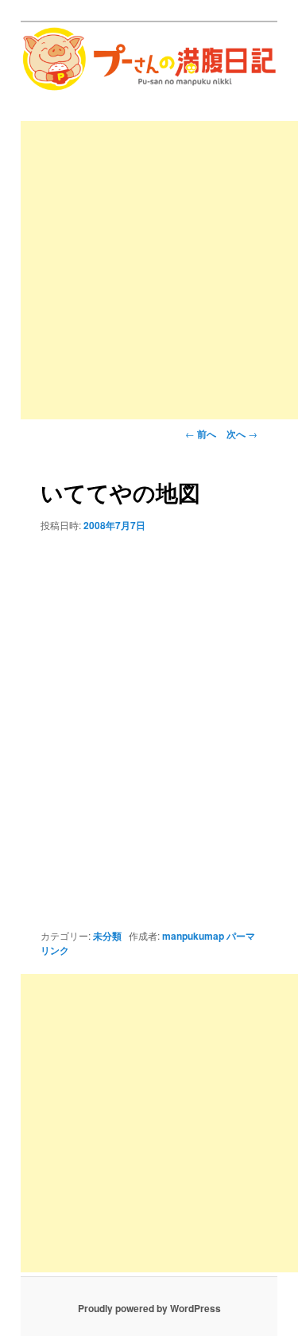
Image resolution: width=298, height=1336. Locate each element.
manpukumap (193, 936)
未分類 (107, 936)
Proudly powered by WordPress (149, 1308)
